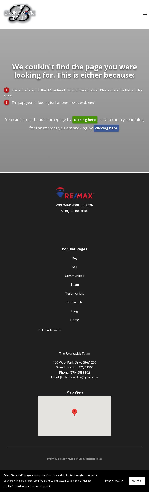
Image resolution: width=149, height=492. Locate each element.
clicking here (85, 119)
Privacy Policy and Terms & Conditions (74, 459)
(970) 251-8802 (80, 372)
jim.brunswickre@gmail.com (79, 377)
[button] (74, 412)
